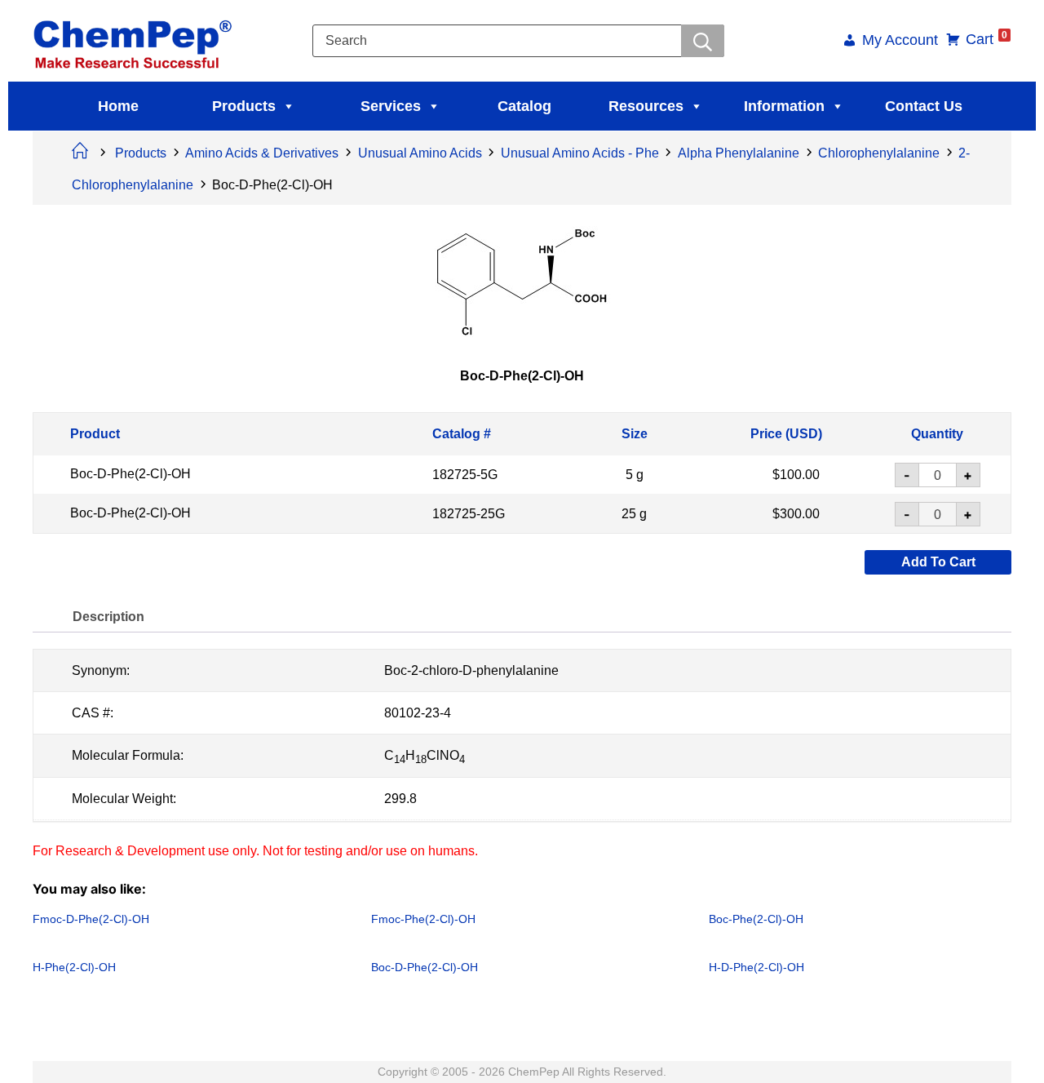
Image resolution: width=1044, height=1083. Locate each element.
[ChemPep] (135, 40)
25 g (634, 513)
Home (118, 106)
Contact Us (923, 106)
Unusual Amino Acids (420, 153)
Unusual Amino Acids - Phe (580, 153)
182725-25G (468, 513)
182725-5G (465, 475)
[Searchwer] (702, 40)
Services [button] (391, 106)
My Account (900, 41)
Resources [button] (645, 106)
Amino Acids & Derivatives (261, 153)
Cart (986, 39)
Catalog (524, 106)
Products (244, 106)
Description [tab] (108, 617)
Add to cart (938, 562)
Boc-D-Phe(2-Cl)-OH (130, 474)
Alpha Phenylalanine (738, 153)
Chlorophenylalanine (879, 153)
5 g (635, 475)
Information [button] (784, 106)
